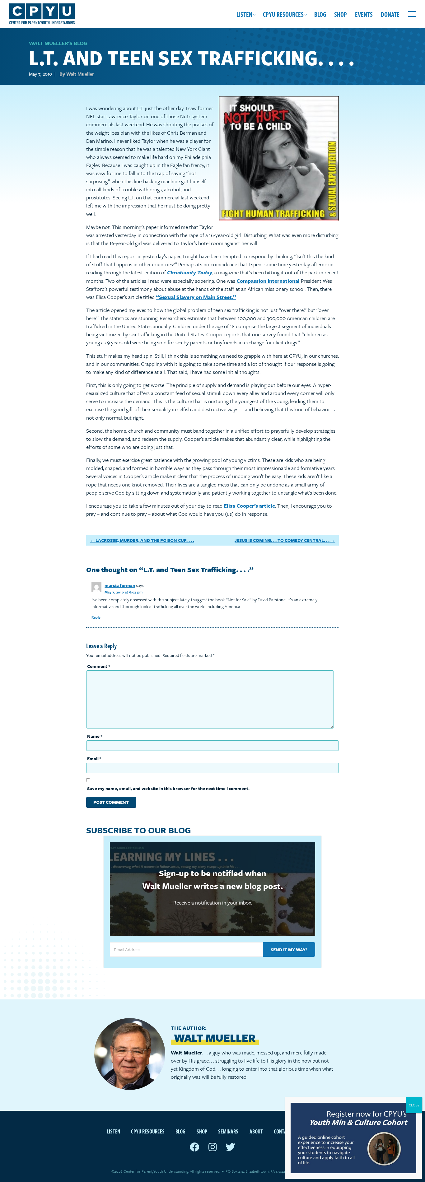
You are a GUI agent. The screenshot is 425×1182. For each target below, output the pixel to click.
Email (94, 758)
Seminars (228, 1131)
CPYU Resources (283, 14)
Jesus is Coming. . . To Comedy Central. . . (282, 540)
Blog (320, 14)
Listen (244, 14)
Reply (95, 617)
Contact (283, 1131)
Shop (340, 14)
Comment (98, 666)
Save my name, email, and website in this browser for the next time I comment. (168, 788)
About (256, 1131)
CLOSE (414, 1105)
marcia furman (120, 585)
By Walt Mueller (76, 73)
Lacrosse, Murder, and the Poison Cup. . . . (145, 540)
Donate (390, 14)
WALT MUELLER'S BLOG (58, 43)
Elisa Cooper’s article (249, 506)
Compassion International (268, 281)
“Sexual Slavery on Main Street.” (196, 297)
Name (94, 736)
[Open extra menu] (412, 14)
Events (364, 14)
